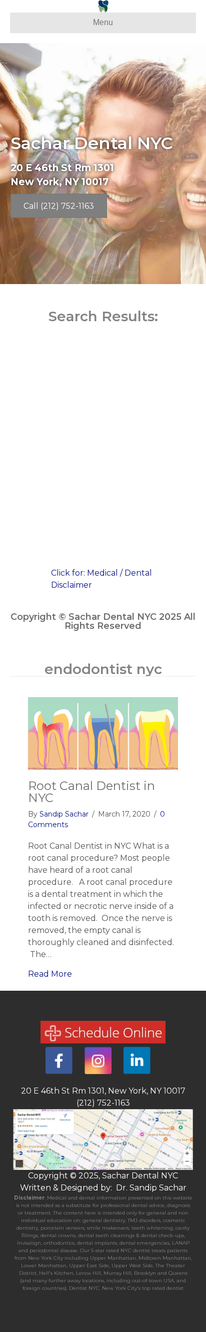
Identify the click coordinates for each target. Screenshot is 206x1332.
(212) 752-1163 (103, 1103)
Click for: (69, 573)
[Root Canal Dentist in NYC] (103, 733)
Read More (50, 974)
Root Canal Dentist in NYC (91, 791)
